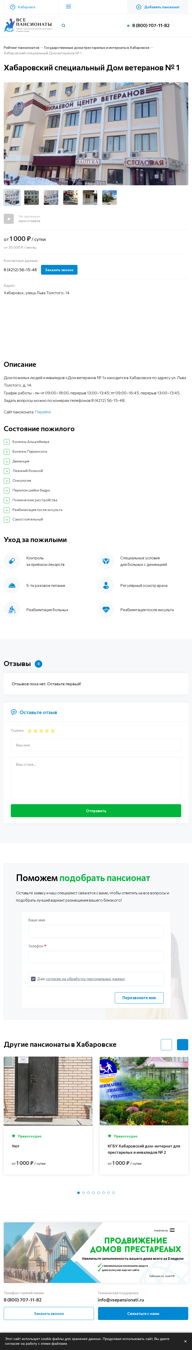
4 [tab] (93, 1193)
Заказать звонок (59, 270)
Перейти (43, 411)
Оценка (17, 730)
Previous (166, 1044)
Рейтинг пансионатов (21, 47)
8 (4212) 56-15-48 (20, 269)
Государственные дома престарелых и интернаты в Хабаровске (97, 47)
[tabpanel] (48, 1115)
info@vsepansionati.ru (121, 1299)
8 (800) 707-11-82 (151, 25)
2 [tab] (83, 1193)
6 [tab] (103, 1193)
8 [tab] (113, 1193)
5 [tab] (98, 1193)
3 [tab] (88, 1193)
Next (182, 1044)
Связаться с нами (143, 1313)
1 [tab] (78, 1193)
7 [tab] (108, 1193)
